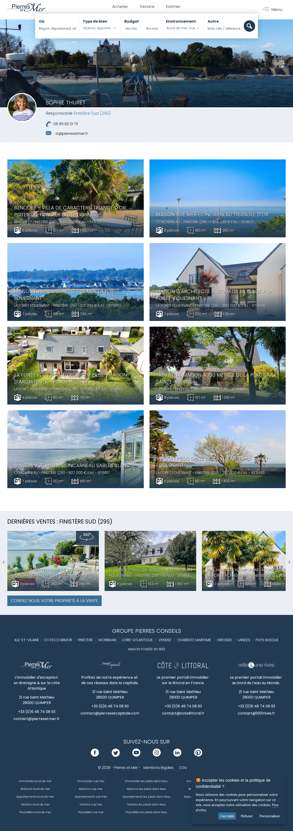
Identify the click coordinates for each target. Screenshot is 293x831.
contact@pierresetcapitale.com (110, 713)
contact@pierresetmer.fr (37, 718)
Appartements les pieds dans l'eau (146, 797)
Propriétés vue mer (91, 812)
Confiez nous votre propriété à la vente (54, 600)
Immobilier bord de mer (35, 781)
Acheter (120, 6)
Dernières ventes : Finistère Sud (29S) (59, 521)
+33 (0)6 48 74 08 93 (36, 711)
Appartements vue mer (91, 797)
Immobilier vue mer (90, 781)
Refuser (247, 816)
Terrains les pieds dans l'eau (146, 804)
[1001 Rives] (256, 667)
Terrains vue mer (90, 804)
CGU (183, 767)
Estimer (173, 6)
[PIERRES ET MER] (36, 667)
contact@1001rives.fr (256, 713)
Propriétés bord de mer (35, 812)
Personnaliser (269, 816)
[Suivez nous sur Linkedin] (177, 755)
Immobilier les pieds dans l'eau (146, 781)
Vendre (147, 6)
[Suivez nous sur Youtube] (136, 755)
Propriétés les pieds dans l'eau (146, 812)
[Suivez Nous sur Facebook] (95, 755)
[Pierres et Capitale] (109, 667)
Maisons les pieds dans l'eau (146, 789)
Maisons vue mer (91, 789)
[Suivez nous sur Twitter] (115, 755)
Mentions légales (159, 767)
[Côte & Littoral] (183, 667)
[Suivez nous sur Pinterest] (198, 755)
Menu (276, 9)
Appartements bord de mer (35, 797)
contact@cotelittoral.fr (183, 713)
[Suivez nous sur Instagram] (157, 755)
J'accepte (227, 816)
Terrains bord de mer (35, 804)
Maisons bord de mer (35, 789)
